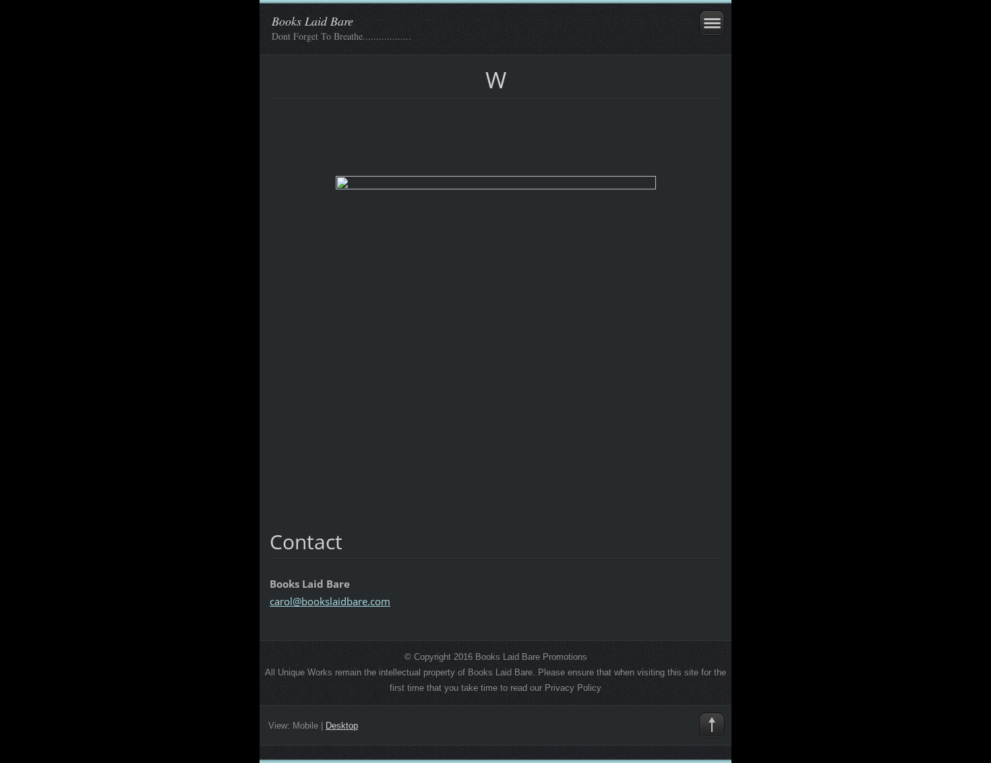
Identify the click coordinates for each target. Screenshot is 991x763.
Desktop (342, 726)
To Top (712, 725)
